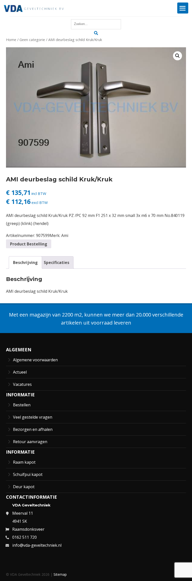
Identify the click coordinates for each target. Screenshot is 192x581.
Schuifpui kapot (27, 474)
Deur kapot (23, 486)
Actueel (20, 372)
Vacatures (22, 384)
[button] (177, 55)
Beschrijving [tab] (25, 262)
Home (11, 39)
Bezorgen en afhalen (32, 429)
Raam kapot (24, 462)
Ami (64, 235)
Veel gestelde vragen (32, 417)
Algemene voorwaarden (35, 360)
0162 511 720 (24, 537)
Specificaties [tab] (56, 262)
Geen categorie (32, 39)
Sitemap (60, 574)
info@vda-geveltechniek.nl (37, 545)
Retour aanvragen (30, 441)
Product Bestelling (28, 244)
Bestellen (21, 405)
